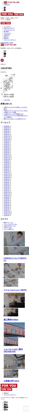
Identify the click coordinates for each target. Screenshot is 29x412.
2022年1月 (6, 210)
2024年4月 (6, 167)
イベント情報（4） (9, 229)
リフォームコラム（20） (10, 224)
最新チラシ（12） (9, 222)
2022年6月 (6, 202)
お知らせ (6, 36)
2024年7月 (6, 164)
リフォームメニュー (9, 30)
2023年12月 (7, 174)
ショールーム (7, 33)
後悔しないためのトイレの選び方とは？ (15, 119)
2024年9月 (6, 160)
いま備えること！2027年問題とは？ (14, 114)
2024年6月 (6, 165)
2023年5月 (6, 184)
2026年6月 (6, 127)
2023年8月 (6, 179)
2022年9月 (6, 197)
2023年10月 (7, 177)
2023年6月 (6, 182)
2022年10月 (7, 195)
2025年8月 (6, 142)
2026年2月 (6, 132)
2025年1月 (6, 154)
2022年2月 (6, 208)
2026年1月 (6, 134)
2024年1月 (6, 172)
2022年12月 (7, 192)
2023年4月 (6, 185)
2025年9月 (6, 141)
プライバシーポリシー (10, 39)
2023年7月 (6, 180)
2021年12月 (7, 212)
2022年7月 (6, 200)
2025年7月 (6, 144)
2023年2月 (6, 189)
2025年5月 (6, 147)
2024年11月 (7, 157)
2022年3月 (6, 207)
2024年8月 (6, 162)
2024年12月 (7, 156)
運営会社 (6, 38)
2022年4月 (6, 205)
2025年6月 (6, 146)
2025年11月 (7, 137)
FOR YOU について (9, 28)
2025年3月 (6, 151)
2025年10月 (7, 139)
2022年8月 (6, 198)
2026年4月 (6, 129)
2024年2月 (6, 170)
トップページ (7, 26)
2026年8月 (6, 126)
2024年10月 (7, 159)
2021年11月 (7, 213)
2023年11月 (7, 175)
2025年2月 (6, 152)
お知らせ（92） (8, 227)
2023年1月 (6, 190)
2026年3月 (6, 131)
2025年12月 (7, 136)
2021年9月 (6, 215)
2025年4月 (6, 149)
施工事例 (6, 31)
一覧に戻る (7, 100)
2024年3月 (6, 169)
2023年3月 (6, 187)
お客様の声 (7, 35)
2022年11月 (7, 194)
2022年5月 (6, 203)
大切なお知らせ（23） (10, 226)
